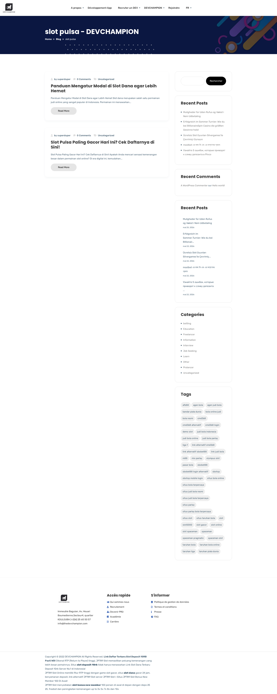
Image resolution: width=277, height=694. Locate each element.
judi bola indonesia (206, 431)
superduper (64, 79)
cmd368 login (212, 425)
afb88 (186, 405)
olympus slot (213, 458)
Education (188, 329)
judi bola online (190, 438)
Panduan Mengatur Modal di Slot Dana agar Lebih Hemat (104, 88)
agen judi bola (214, 405)
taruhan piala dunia (209, 551)
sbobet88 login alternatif (195, 471)
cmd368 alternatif (192, 425)
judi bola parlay (210, 438)
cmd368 (202, 418)
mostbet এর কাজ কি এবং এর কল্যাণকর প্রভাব (201, 144)
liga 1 (185, 445)
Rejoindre (174, 7)
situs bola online (215, 478)
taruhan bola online (209, 544)
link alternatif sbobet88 (195, 451)
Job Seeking (190, 351)
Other (186, 362)
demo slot (188, 431)
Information (189, 340)
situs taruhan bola (205, 518)
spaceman (207, 531)
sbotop (216, 471)
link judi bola (217, 451)
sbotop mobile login (193, 478)
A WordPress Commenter (194, 185)
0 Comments (84, 79)
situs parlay (188, 505)
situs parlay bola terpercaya (197, 511)
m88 (185, 458)
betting (187, 323)
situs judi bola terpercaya (195, 498)
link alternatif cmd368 (203, 445)
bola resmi (188, 418)
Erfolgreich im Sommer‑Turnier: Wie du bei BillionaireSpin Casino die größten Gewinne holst (204, 125)
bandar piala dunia (192, 411)
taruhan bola (189, 544)
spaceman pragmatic (193, 538)
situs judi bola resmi (193, 491)
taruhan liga (189, 551)
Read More (63, 110)
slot (221, 518)
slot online (216, 525)
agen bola (198, 405)
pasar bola (188, 465)
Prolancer (188, 367)
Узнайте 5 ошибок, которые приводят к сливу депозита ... (198, 286)
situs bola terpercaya (193, 485)
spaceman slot (215, 538)
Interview (188, 345)
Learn (186, 356)
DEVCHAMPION (153, 7)
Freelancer (189, 334)
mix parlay (197, 458)
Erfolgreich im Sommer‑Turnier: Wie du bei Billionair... (198, 237)
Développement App (100, 7)
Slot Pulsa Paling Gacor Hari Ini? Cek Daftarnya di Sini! (102, 144)
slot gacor (201, 525)
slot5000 (187, 525)
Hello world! (218, 185)
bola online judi (213, 411)
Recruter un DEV (128, 7)
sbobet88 (202, 465)
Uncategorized (106, 79)
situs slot (187, 518)
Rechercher (216, 81)
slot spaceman (190, 531)
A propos (76, 7)
